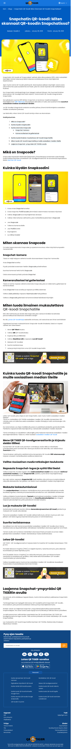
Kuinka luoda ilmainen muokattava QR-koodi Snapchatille (32, 138)
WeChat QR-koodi (14, 160)
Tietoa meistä (8, 726)
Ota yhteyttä (8, 717)
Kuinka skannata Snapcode (21, 128)
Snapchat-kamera (22, 130)
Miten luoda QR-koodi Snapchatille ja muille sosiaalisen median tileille (36, 141)
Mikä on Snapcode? (18, 122)
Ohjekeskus (7, 719)
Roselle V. (17, 31)
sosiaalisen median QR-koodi (46, 435)
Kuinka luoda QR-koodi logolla (48, 691)
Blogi (10, 9)
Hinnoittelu (7, 732)
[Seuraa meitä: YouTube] (30, 654)
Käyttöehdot (63, 726)
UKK (5, 715)
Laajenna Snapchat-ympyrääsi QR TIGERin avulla (29, 144)
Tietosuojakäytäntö (61, 730)
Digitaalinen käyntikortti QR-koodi (22, 683)
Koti (4, 9)
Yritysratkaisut (8, 730)
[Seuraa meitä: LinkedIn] (24, 654)
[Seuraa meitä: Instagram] (35, 654)
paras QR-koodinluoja (16, 320)
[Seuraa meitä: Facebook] (41, 654)
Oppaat (7, 713)
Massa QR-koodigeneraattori (48, 683)
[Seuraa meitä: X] (46, 654)
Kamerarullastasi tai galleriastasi (27, 133)
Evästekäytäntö (62, 732)
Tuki (65, 713)
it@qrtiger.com (62, 715)
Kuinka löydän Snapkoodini (20, 125)
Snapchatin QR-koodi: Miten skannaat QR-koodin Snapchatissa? (37, 9)
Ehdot (64, 723)
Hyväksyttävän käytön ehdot (58, 728)
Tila (5, 728)
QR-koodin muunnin (17, 702)
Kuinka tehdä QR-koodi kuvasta (21, 686)
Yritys (6, 723)
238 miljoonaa (20, 102)
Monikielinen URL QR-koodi (47, 678)
